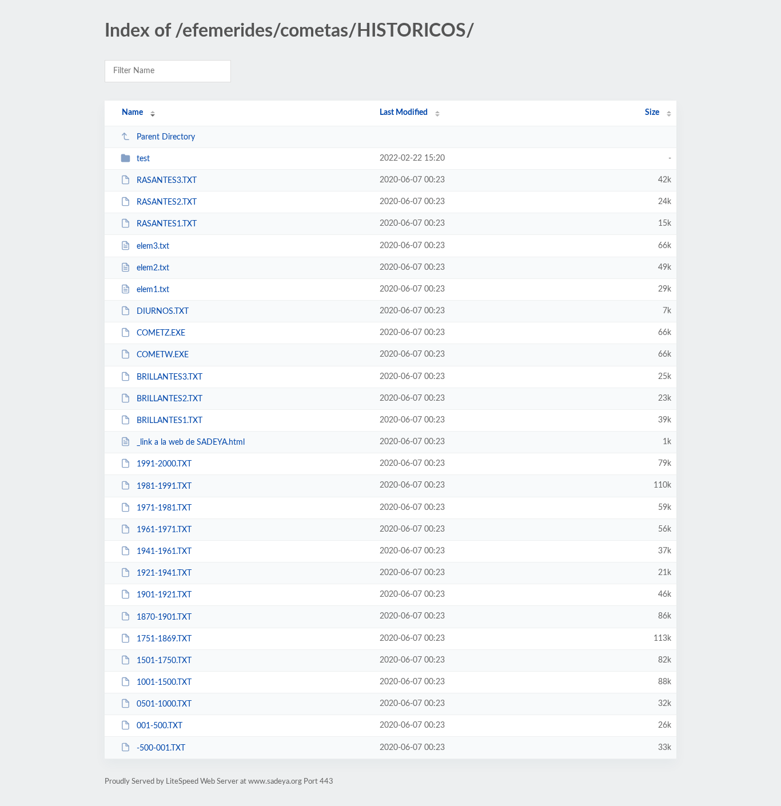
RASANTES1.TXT (167, 224)
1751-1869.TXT (164, 639)
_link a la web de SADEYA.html (191, 442)
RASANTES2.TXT (167, 202)
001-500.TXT (159, 726)
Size (652, 113)
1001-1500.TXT (164, 683)
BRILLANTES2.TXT (169, 399)
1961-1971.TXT (164, 530)
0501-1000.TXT (164, 704)
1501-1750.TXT (164, 661)
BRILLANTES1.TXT (169, 421)
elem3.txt (153, 246)
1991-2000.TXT (164, 464)
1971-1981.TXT (164, 508)
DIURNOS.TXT (163, 312)
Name (132, 113)
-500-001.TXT (161, 748)
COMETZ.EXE (161, 333)
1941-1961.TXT (164, 552)
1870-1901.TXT (164, 617)
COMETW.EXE (163, 355)
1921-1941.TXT (164, 573)
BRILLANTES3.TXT (169, 377)
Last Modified (404, 113)
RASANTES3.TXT (167, 181)
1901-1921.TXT (164, 595)
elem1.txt (153, 290)
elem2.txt (153, 268)
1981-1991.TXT (164, 486)
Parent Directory (166, 137)
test (143, 159)
